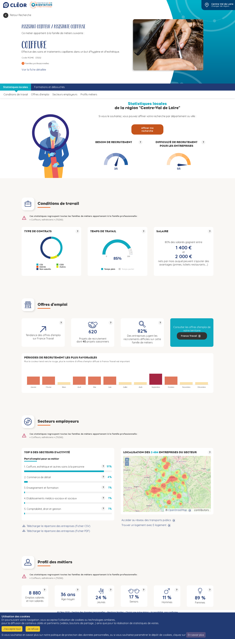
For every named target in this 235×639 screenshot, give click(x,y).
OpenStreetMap (177, 510)
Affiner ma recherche (147, 129)
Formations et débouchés (49, 87)
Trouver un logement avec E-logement (143, 525)
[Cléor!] (15, 5)
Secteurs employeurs (64, 94)
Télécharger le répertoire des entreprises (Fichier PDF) (58, 531)
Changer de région (220, 6)
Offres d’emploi (40, 94)
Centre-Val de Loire (222, 4)
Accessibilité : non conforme (164, 612)
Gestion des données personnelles (88, 612)
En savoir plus (196, 634)
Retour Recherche (20, 15)
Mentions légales (115, 612)
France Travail (189, 335)
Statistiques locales (15, 87)
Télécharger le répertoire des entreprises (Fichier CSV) (58, 526)
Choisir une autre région (137, 612)
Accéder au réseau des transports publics (146, 520)
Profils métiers (89, 94)
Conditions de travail (16, 94)
